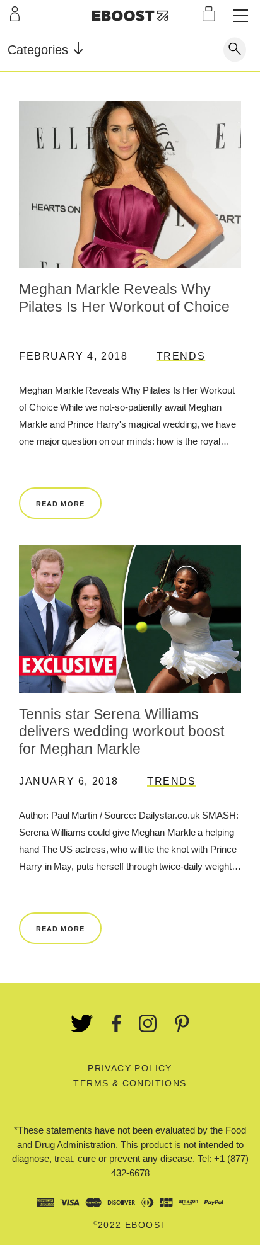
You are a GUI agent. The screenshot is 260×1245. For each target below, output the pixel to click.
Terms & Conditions (129, 1083)
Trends (181, 356)
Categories (40, 50)
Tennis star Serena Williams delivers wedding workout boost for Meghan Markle (121, 731)
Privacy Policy (130, 1068)
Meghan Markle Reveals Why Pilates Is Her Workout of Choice (124, 298)
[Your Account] (15, 13)
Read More (60, 504)
